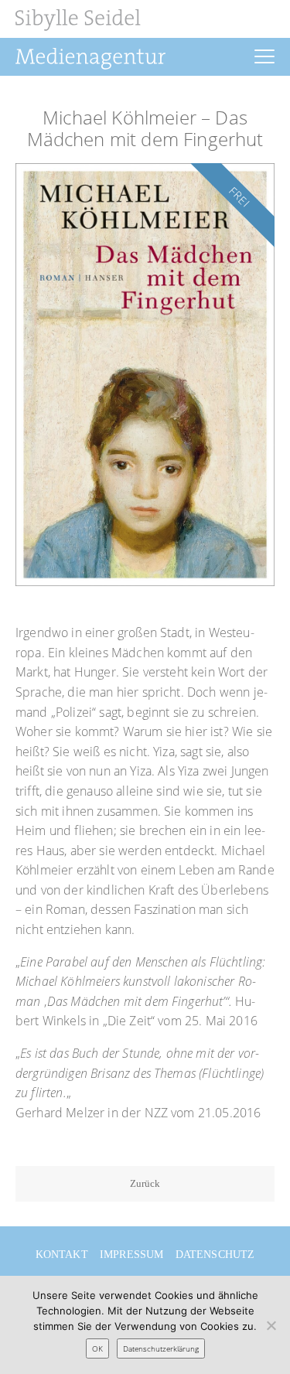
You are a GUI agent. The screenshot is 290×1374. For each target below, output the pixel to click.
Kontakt (62, 1254)
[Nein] (270, 1325)
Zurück (145, 1183)
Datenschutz (215, 1254)
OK (97, 1348)
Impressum (131, 1254)
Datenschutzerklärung (161, 1348)
